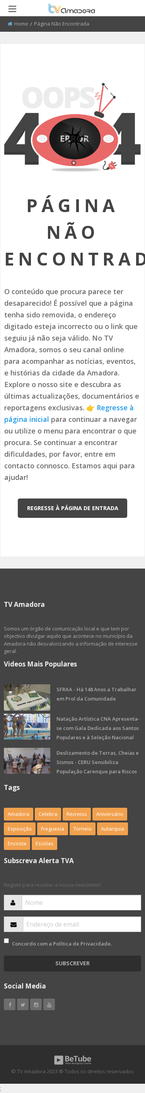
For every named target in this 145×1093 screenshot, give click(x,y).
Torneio (82, 828)
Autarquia (112, 828)
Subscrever (72, 963)
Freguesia (52, 828)
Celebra (48, 813)
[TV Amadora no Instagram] (36, 1004)
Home (21, 23)
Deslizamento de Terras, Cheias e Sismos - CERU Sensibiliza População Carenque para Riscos (97, 762)
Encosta (17, 843)
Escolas (44, 843)
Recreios (77, 813)
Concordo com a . (62, 943)
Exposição (20, 828)
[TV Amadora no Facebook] (9, 1004)
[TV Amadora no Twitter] (23, 1004)
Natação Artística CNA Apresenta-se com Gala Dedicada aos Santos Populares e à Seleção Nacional (98, 728)
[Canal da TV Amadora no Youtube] (49, 1004)
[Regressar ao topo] (120, 1044)
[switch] (6, 940)
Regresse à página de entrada (72, 508)
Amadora (18, 813)
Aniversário (109, 813)
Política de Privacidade (82, 943)
